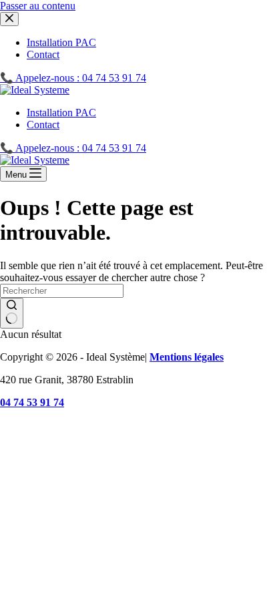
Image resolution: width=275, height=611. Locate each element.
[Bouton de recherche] (11, 313)
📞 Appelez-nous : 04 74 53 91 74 (73, 148)
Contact (43, 124)
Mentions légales (187, 357)
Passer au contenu (37, 5)
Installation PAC (61, 112)
